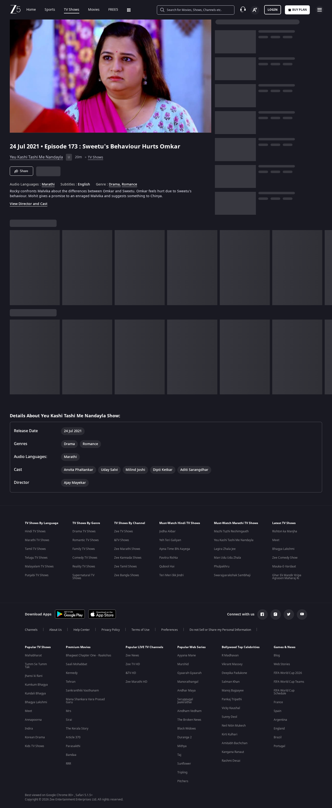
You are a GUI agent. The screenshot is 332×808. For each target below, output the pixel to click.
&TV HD (131, 673)
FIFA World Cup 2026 (288, 673)
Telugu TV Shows (36, 557)
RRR (68, 763)
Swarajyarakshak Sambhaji (232, 575)
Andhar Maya (186, 690)
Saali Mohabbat (76, 664)
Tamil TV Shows (35, 549)
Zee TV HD (133, 664)
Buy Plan (299, 10)
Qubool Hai (166, 566)
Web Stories (282, 664)
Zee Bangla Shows (126, 575)
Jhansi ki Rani (33, 676)
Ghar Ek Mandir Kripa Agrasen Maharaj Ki (286, 576)
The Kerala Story (77, 728)
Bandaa (71, 755)
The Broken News (189, 720)
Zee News (132, 655)
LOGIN (273, 10)
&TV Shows (121, 540)
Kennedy (72, 673)
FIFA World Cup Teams (289, 682)
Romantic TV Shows (85, 540)
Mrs (68, 711)
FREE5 (113, 9)
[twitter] (289, 614)
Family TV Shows (83, 549)
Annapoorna (33, 720)
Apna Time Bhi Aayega (174, 549)
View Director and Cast (28, 203)
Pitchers (182, 781)
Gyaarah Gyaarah (189, 673)
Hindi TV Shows (35, 531)
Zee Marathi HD (136, 682)
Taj (179, 755)
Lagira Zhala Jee (225, 549)
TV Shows (71, 9)
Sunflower (184, 763)
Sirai (69, 720)
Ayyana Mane (186, 655)
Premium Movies (78, 647)
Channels (31, 630)
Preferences (169, 630)
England (279, 728)
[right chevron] (327, 267)
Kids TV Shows (34, 746)
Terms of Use (140, 630)
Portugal (279, 746)
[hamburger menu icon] (319, 10)
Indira (29, 728)
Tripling (182, 772)
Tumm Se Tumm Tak (36, 665)
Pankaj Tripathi (232, 699)
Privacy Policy (110, 630)
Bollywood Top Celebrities (241, 647)
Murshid (183, 664)
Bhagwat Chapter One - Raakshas (88, 655)
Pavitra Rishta (168, 557)
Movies (94, 9)
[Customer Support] (243, 10)
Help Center (81, 630)
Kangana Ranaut (233, 752)
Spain (277, 711)
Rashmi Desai (231, 761)
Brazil (278, 737)
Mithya (182, 746)
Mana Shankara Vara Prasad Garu (85, 700)
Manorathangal (187, 682)
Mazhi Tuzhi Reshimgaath (231, 531)
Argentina (280, 720)
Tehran (70, 682)
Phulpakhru (221, 566)
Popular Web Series (191, 647)
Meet (275, 540)
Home (31, 9)
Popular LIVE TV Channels (144, 647)
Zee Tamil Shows (125, 566)
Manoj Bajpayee (233, 690)
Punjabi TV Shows (37, 575)
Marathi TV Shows (37, 540)
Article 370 (73, 737)
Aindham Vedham (189, 711)
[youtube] (302, 614)
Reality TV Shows (83, 566)
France (278, 702)
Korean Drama (35, 737)
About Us (55, 630)
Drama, (115, 184)
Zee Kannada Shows (127, 557)
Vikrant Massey (232, 664)
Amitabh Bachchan (234, 743)
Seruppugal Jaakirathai (185, 700)
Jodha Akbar (167, 531)
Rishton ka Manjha (284, 531)
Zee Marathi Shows (127, 549)
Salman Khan (231, 682)
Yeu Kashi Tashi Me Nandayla (36, 157)
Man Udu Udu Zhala (227, 557)
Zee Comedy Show (284, 557)
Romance (129, 184)
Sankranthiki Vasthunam (82, 690)
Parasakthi (73, 746)
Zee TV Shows (123, 531)
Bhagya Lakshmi (283, 549)
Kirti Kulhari (229, 734)
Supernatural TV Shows (83, 576)
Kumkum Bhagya (36, 684)
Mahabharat (33, 655)
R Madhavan (230, 655)
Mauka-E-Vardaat (284, 566)
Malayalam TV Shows (39, 566)
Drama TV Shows (84, 531)
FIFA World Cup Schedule (284, 692)
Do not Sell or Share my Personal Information (220, 630)
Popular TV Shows (38, 647)
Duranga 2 (184, 737)
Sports (50, 9)
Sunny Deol (229, 717)
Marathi (48, 184)
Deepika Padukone (234, 673)
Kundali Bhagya (35, 693)
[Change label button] (255, 10)
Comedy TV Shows (84, 557)
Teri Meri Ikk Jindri (171, 575)
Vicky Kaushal (231, 708)
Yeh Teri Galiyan (170, 540)
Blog (277, 655)
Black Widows (186, 728)
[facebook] (262, 614)
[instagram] (276, 614)
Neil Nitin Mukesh (234, 725)
